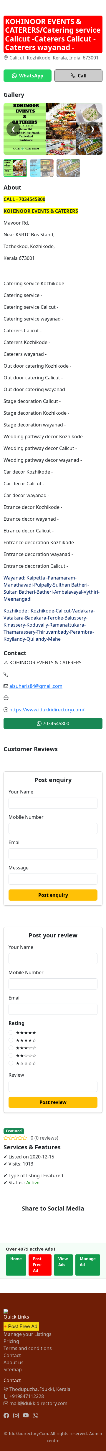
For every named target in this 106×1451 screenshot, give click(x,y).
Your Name (21, 791)
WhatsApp (31, 75)
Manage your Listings (28, 1334)
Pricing (11, 1341)
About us (14, 1362)
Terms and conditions (28, 1348)
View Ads (63, 1261)
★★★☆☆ (26, 1048)
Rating (16, 1023)
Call (82, 75)
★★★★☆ (26, 1040)
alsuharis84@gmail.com (35, 686)
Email (15, 842)
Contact (12, 1355)
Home (16, 1258)
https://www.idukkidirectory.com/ (47, 709)
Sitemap (13, 1369)
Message (19, 867)
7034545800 (55, 723)
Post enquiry (53, 895)
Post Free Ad (37, 1264)
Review (16, 1075)
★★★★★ (26, 1032)
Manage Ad (88, 1261)
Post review (53, 1102)
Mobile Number (26, 817)
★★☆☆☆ (26, 1055)
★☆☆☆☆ (26, 1063)
